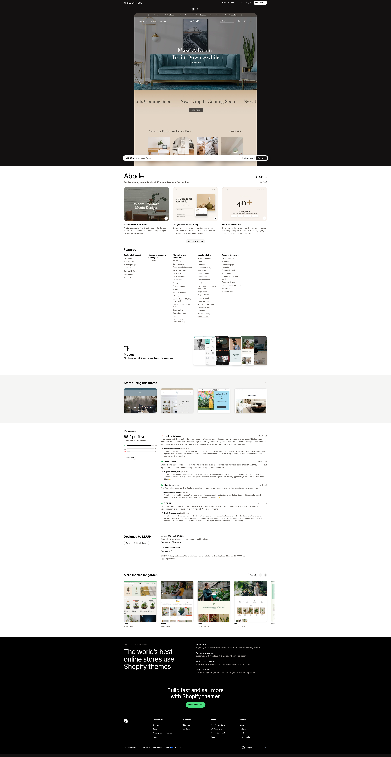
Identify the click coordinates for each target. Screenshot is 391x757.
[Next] (265, 383)
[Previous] (260, 383)
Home (155, 737)
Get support (130, 543)
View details (165, 542)
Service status (244, 737)
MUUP (264, 182)
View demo (248, 158)
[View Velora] (217, 350)
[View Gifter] (230, 350)
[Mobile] (197, 9)
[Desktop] (193, 9)
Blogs (213, 737)
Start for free (260, 3)
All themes (143, 543)
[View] (140, 401)
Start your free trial (195, 705)
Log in (248, 3)
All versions (176, 542)
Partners (242, 729)
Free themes (186, 729)
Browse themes (228, 3)
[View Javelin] (204, 350)
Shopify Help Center (218, 725)
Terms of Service (130, 748)
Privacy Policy (144, 748)
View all (253, 575)
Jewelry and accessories (162, 733)
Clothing (156, 725)
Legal (241, 733)
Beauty (155, 729)
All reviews (130, 458)
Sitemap (178, 748)
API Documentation (218, 729)
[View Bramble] (242, 350)
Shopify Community (218, 733)
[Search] (242, 2)
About (241, 725)
